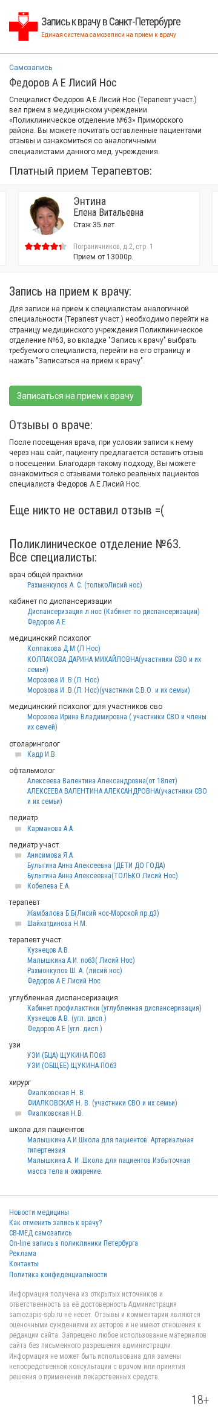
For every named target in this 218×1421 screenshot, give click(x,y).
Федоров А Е (46, 622)
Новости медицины (39, 1212)
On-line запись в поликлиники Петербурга (73, 1243)
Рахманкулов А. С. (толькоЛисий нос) (84, 585)
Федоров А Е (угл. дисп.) (64, 1028)
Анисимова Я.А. (50, 855)
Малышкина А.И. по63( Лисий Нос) (81, 960)
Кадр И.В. (42, 754)
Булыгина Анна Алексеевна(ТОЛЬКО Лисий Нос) (102, 876)
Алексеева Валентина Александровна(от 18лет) (102, 781)
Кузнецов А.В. (48, 950)
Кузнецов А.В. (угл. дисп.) (67, 1018)
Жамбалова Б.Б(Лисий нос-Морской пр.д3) (93, 913)
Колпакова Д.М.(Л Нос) (64, 648)
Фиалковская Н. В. (56, 1093)
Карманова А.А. (50, 828)
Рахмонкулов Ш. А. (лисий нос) (74, 970)
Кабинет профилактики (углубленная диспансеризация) (114, 1008)
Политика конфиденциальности (58, 1274)
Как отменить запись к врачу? (55, 1223)
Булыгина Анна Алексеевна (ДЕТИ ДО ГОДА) (96, 865)
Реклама (22, 1253)
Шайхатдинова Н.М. (57, 923)
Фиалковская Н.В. (55, 1113)
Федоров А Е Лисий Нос (64, 981)
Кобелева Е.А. (48, 886)
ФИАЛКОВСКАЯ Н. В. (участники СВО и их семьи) (102, 1103)
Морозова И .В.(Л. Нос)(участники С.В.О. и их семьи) (108, 690)
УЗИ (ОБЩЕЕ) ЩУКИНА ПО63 (72, 1065)
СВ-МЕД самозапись (40, 1233)
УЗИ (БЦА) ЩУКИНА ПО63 (66, 1055)
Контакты (24, 1264)
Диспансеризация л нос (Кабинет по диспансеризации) (113, 611)
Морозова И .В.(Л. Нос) (63, 680)
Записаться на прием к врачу (75, 396)
